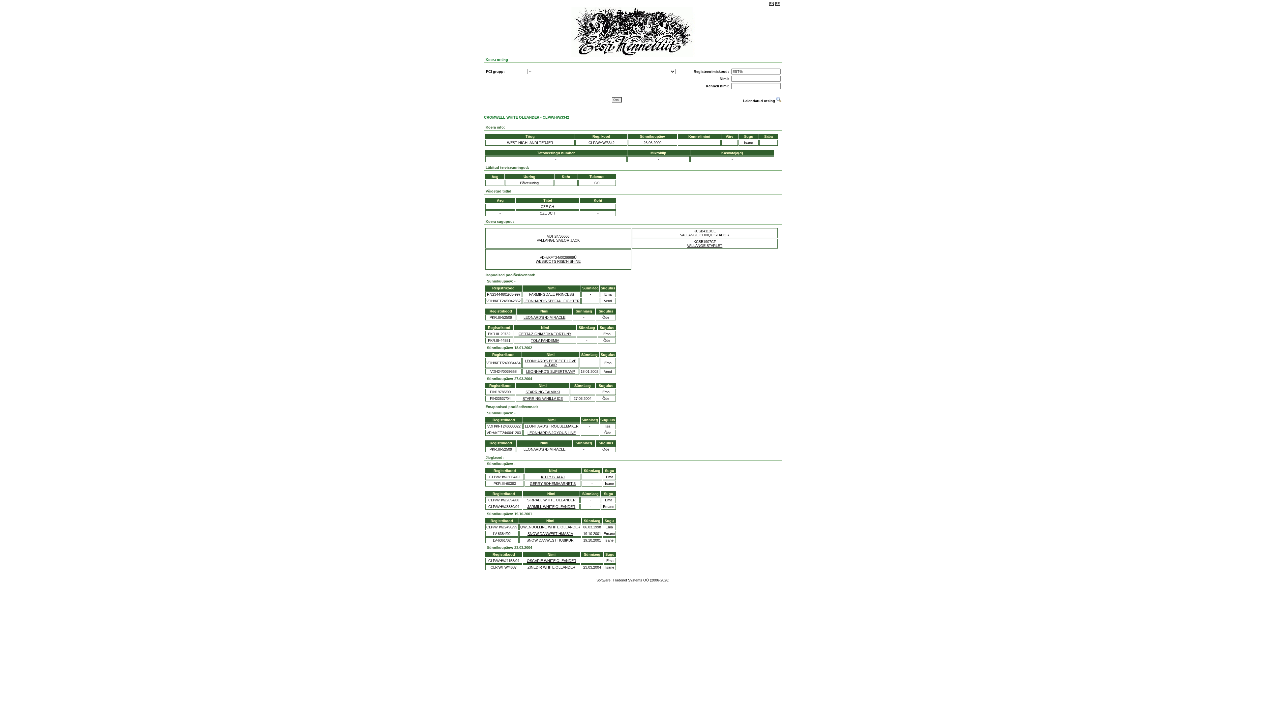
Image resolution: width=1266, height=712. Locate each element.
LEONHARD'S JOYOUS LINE (552, 433)
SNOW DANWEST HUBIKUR (550, 540)
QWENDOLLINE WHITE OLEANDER (550, 527)
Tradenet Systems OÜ (631, 580)
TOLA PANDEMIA (545, 340)
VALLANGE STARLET (704, 246)
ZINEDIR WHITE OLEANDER (551, 567)
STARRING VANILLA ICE (543, 398)
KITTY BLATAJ (553, 477)
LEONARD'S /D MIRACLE (544, 317)
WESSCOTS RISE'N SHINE (558, 261)
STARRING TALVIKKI (543, 392)
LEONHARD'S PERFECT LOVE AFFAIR (550, 363)
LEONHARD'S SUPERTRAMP (550, 371)
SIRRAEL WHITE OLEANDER (551, 500)
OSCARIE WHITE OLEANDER (551, 561)
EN (771, 4)
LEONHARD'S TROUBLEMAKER (552, 426)
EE (777, 4)
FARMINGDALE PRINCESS (551, 294)
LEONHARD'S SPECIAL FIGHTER (552, 301)
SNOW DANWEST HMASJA (550, 534)
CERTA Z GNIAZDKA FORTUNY (545, 334)
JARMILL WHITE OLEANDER (551, 507)
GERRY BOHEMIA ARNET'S (553, 484)
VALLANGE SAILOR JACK (558, 240)
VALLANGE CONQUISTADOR (704, 235)
